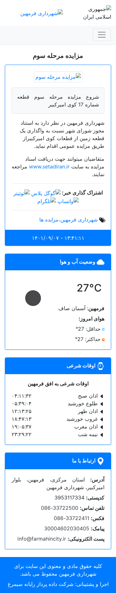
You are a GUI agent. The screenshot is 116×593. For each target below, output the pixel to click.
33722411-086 (71, 518)
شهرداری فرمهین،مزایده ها (68, 219)
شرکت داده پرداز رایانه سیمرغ (40, 584)
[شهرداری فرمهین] (41, 12)
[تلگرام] (46, 201)
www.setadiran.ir (49, 166)
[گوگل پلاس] (46, 192)
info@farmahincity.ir (41, 538)
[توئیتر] (21, 192)
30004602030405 (66, 528)
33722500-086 (59, 508)
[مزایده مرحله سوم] (58, 76)
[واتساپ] (68, 201)
